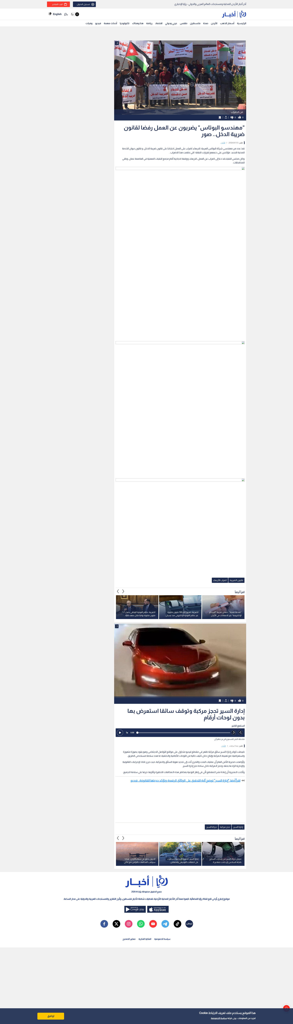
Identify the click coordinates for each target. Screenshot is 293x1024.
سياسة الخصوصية (219, 1018)
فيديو (98, 23)
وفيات (89, 23)
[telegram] (165, 924)
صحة (205, 23)
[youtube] (153, 924)
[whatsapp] (141, 924)
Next (118, 591)
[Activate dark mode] (74, 14)
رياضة (149, 23)
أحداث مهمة (110, 23)
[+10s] (240, 732)
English (57, 14)
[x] (116, 924)
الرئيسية (241, 23)
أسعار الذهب (227, 23)
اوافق (50, 1016)
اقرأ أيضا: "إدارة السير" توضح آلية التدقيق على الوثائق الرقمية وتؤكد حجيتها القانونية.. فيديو (185, 780)
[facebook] (104, 924)
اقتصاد (158, 23)
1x (127, 732)
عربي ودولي (171, 23)
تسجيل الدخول (83, 4)
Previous (123, 591)
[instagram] (128, 924)
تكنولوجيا (124, 23)
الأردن (214, 23)
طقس (183, 23)
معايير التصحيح (129, 939)
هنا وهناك (137, 23)
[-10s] (233, 732)
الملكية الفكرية (145, 939)
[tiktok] (177, 924)
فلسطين (195, 23)
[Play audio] (120, 733)
